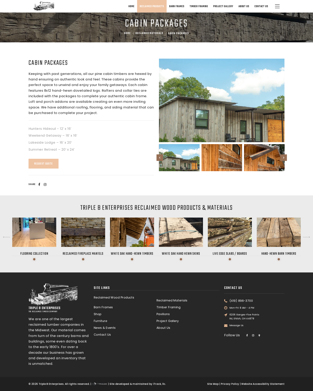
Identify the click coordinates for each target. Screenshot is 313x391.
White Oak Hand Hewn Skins (181, 253)
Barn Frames (176, 6)
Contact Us (261, 6)
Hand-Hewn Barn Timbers (278, 253)
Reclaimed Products (152, 6)
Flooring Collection (34, 253)
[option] (221, 100)
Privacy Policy (230, 384)
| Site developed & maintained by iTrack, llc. (136, 384)
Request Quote (43, 164)
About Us (243, 6)
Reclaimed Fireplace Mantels (83, 253)
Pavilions (163, 314)
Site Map (213, 384)
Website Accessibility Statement (262, 384)
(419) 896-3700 (241, 301)
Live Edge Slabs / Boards (230, 253)
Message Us (237, 325)
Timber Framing (199, 6)
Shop (98, 314)
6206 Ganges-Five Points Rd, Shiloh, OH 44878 (244, 316)
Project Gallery (223, 6)
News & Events (105, 328)
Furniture (100, 321)
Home (131, 6)
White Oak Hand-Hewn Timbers (132, 253)
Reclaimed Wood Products (114, 297)
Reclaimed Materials (149, 33)
